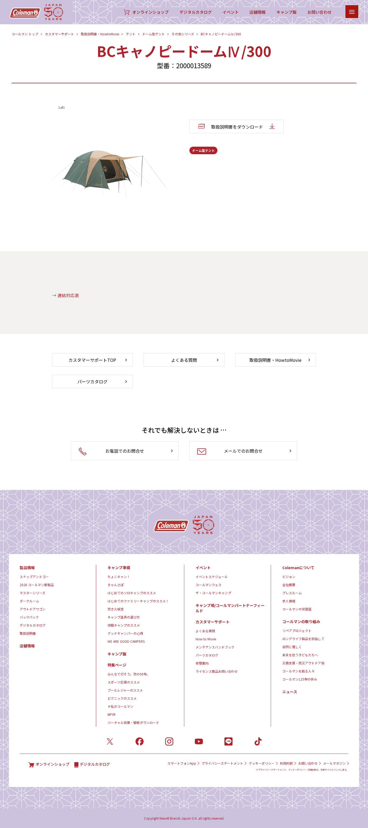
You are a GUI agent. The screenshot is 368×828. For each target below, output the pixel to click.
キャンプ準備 (118, 567)
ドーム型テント (153, 34)
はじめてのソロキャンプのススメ (131, 592)
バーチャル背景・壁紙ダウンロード (133, 722)
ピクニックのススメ (122, 698)
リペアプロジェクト (296, 630)
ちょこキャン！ (118, 576)
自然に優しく (292, 646)
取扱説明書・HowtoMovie (100, 34)
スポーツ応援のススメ (123, 682)
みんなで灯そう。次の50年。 (128, 674)
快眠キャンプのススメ (123, 625)
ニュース (289, 691)
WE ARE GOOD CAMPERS (126, 641)
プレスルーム (292, 592)
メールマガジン (334, 763)
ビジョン (288, 576)
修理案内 (202, 663)
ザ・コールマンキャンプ (213, 592)
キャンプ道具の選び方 (123, 617)
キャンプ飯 (286, 12)
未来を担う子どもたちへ (300, 654)
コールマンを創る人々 (298, 671)
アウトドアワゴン (33, 609)
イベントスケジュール (212, 576)
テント (131, 34)
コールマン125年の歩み (299, 679)
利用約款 (286, 763)
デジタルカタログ (195, 12)
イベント (231, 12)
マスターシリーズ (32, 592)
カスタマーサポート (59, 34)
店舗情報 (257, 12)
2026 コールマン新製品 (37, 584)
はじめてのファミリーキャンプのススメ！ (138, 601)
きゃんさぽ (115, 584)
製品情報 (27, 567)
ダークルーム (29, 601)
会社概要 (288, 584)
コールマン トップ (25, 34)
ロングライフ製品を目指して (303, 638)
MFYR (111, 714)
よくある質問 (205, 630)
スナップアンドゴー (34, 576)
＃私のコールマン (120, 706)
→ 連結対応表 (65, 295)
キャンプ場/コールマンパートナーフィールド (230, 608)
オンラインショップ (150, 12)
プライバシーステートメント (222, 763)
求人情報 (288, 601)
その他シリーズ (183, 34)
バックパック (29, 617)
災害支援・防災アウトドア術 (303, 663)
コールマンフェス (208, 584)
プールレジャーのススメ (125, 690)
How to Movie (206, 639)
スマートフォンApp (181, 763)
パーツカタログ (207, 655)
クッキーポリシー (262, 763)
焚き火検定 (115, 609)
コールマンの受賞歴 (296, 609)
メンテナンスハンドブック (215, 647)
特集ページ (116, 665)
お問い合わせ (319, 12)
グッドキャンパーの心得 (125, 633)
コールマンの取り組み (301, 621)
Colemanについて (298, 567)
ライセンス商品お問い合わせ (217, 671)
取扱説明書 (28, 633)
